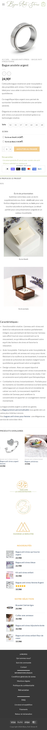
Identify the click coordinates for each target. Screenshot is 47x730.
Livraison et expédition (23, 705)
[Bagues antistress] (36, 446)
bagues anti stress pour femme (17, 416)
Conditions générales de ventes (24, 677)
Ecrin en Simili (14, 137)
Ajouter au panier (27, 149)
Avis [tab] (2, 184)
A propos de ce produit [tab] (10, 178)
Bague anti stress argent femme (9, 462)
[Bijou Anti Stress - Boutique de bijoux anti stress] (23, 4)
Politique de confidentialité (23, 685)
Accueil (5, 60)
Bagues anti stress (20, 60)
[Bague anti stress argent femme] (11, 446)
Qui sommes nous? (23, 658)
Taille (4, 125)
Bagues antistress (31, 461)
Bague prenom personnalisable (15, 410)
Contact (23, 667)
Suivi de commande (23, 663)
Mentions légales (23, 681)
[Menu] (3, 4)
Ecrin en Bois (14, 142)
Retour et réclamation (23, 714)
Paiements (23, 709)
